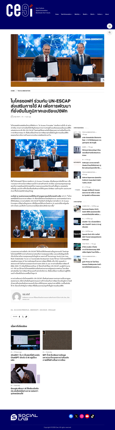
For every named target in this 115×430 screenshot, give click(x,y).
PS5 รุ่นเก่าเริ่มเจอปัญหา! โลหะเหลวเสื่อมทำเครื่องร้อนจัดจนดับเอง (91, 153)
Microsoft (35, 310)
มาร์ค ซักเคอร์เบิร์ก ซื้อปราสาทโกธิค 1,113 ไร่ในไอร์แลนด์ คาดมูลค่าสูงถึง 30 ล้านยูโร (91, 140)
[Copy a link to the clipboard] (26, 316)
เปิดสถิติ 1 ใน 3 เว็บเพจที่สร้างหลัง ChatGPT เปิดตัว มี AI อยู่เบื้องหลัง (25, 357)
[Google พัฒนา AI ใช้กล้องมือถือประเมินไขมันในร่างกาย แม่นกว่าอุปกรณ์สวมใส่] (25, 374)
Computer (85, 206)
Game (84, 147)
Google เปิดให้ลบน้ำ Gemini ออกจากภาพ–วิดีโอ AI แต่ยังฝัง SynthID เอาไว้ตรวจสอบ (91, 193)
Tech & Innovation (24, 91)
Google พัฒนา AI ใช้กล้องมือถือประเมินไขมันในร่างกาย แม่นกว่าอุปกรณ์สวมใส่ (25, 391)
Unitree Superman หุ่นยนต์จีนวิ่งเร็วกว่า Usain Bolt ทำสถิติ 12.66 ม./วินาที (91, 180)
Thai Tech (85, 244)
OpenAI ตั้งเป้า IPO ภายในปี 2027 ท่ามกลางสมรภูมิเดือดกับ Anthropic (91, 237)
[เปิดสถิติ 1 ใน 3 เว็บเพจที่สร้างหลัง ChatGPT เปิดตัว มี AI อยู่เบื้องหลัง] (25, 340)
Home (13, 91)
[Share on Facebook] (19, 316)
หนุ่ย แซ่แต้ (26, 294)
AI (22, 117)
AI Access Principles (22, 310)
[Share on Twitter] (23, 316)
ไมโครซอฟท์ (52, 310)
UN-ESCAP (44, 310)
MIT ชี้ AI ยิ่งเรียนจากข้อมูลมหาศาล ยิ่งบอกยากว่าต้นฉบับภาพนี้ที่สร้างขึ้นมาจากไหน (56, 357)
